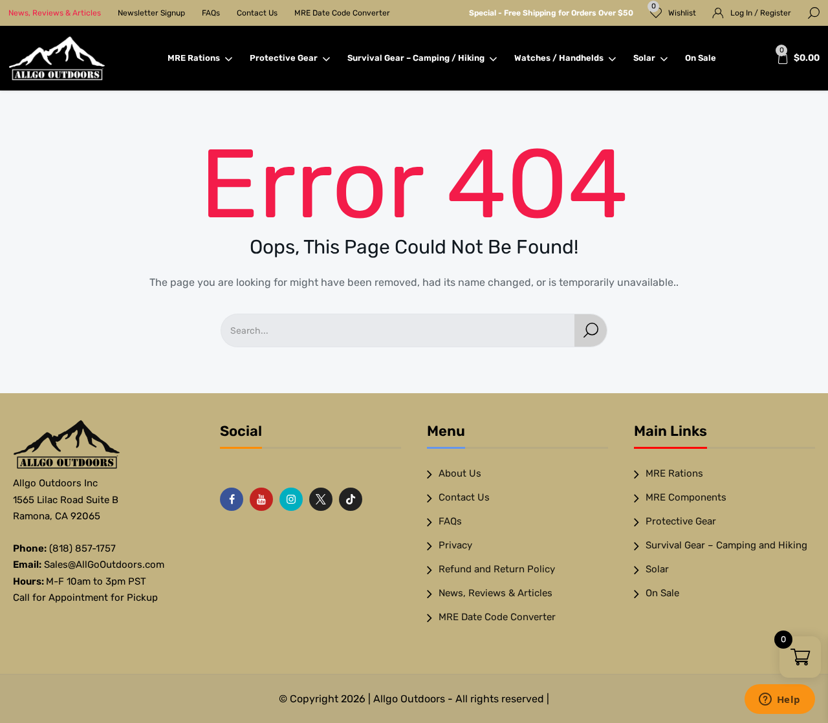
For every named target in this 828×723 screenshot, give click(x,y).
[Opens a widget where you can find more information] (779, 700)
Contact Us (257, 12)
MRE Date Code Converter (342, 12)
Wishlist (674, 10)
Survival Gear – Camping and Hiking (726, 545)
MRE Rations (194, 58)
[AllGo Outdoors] (57, 58)
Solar (644, 58)
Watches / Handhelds (559, 58)
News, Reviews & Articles (54, 12)
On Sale (700, 58)
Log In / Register (760, 12)
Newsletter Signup (151, 12)
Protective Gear (284, 58)
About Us (460, 473)
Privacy (455, 545)
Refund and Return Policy (497, 569)
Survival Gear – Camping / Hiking (416, 58)
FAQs (211, 12)
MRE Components (686, 497)
